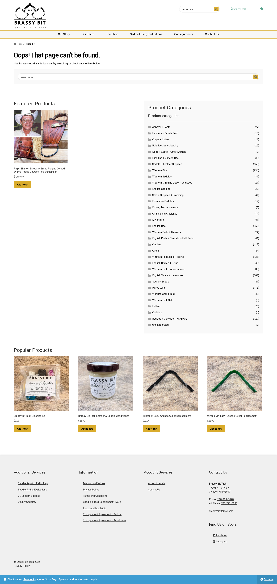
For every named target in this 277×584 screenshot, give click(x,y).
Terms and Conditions (95, 495)
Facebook (28, 579)
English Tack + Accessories (167, 275)
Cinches (156, 244)
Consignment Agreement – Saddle (102, 514)
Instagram (221, 541)
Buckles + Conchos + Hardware (169, 318)
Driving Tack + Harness (165, 207)
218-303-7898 (225, 499)
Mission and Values (94, 483)
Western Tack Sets (162, 300)
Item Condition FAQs (94, 508)
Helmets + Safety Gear (165, 133)
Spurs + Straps (160, 281)
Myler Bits (158, 219)
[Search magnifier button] (216, 9)
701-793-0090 (229, 503)
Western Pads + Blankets (166, 232)
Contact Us (212, 34)
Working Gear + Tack (163, 293)
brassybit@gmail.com (221, 511)
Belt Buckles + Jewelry (165, 145)
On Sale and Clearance (164, 213)
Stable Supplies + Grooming (168, 195)
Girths (155, 250)
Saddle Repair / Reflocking (33, 483)
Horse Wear (159, 287)
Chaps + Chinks (161, 139)
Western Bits (159, 170)
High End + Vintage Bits (165, 158)
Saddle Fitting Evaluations (146, 34)
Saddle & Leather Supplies (167, 164)
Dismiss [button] (268, 579)
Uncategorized (160, 324)
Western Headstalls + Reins (168, 256)
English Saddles (161, 188)
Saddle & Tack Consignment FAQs (102, 501)
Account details (156, 483)
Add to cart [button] (22, 184)
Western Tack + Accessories (168, 269)
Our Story (64, 34)
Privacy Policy (91, 489)
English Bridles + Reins (165, 263)
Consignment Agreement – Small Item (104, 520)
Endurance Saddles (163, 201)
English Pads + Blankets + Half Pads (172, 238)
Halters (156, 306)
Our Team (88, 34)
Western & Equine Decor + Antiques (172, 182)
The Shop (112, 34)
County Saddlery (27, 501)
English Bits (159, 225)
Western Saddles (162, 176)
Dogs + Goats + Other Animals (169, 151)
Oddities (157, 312)
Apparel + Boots (161, 127)
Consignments (183, 34)
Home (21, 44)
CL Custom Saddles (29, 495)
